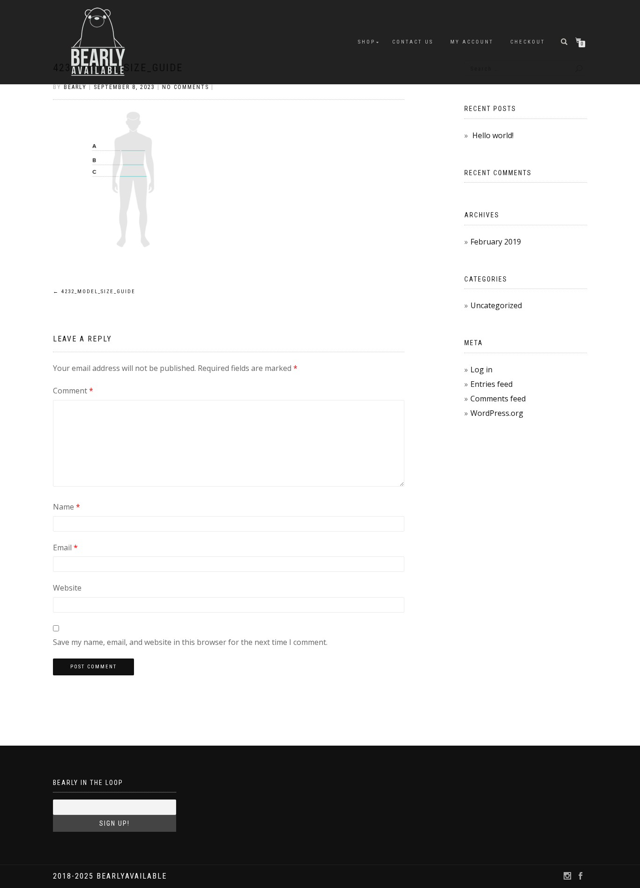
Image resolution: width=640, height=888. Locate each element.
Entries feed (491, 384)
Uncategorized (496, 305)
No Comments (185, 87)
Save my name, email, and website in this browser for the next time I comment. (190, 642)
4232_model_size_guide (94, 292)
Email (65, 547)
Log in (481, 369)
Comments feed (498, 398)
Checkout (527, 42)
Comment (73, 390)
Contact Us (412, 42)
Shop (366, 42)
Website (67, 588)
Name (66, 507)
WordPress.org (496, 413)
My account (471, 42)
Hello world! (492, 135)
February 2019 (495, 242)
